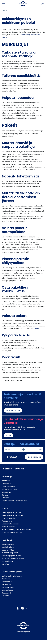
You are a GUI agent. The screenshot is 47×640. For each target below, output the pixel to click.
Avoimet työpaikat (10, 553)
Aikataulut (6, 481)
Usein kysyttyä (8, 550)
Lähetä (8, 435)
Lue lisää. (38, 328)
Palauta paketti (8, 526)
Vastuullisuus (7, 590)
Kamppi (5, 495)
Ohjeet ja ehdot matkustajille (14, 500)
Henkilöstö (6, 584)
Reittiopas (6, 492)
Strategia (6, 579)
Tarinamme (7, 581)
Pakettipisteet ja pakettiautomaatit (17, 529)
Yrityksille (19, 468)
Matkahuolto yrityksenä (12, 576)
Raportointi (6, 593)
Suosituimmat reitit (10, 489)
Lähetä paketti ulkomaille (12, 515)
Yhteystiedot (7, 561)
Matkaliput (6, 483)
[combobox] (26, 449)
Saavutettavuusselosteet (13, 558)
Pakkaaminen (7, 521)
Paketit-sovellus (9, 518)
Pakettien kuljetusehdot (12, 532)
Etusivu (4, 10)
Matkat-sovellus (9, 486)
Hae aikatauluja (34, 457)
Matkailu (5, 497)
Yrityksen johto (8, 587)
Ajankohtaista (8, 547)
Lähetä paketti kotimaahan (13, 512)
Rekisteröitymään (13, 410)
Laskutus (5, 564)
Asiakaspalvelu (8, 544)
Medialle (5, 596)
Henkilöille (6, 468)
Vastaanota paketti (10, 524)
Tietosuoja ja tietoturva (12, 555)
